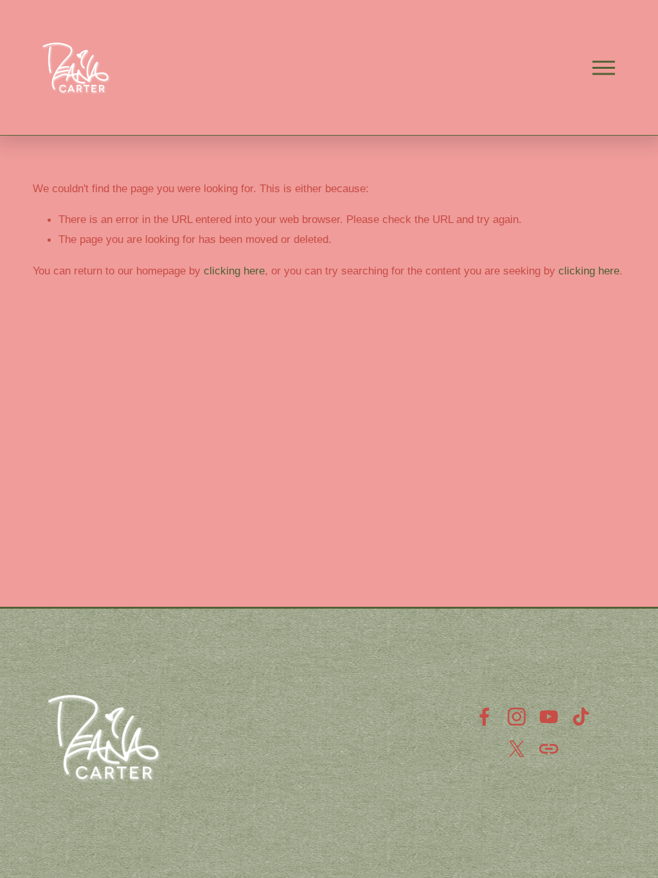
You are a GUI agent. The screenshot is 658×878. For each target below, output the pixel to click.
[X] (516, 748)
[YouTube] (548, 716)
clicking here (234, 270)
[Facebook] (484, 716)
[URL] (548, 748)
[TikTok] (581, 716)
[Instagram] (516, 716)
